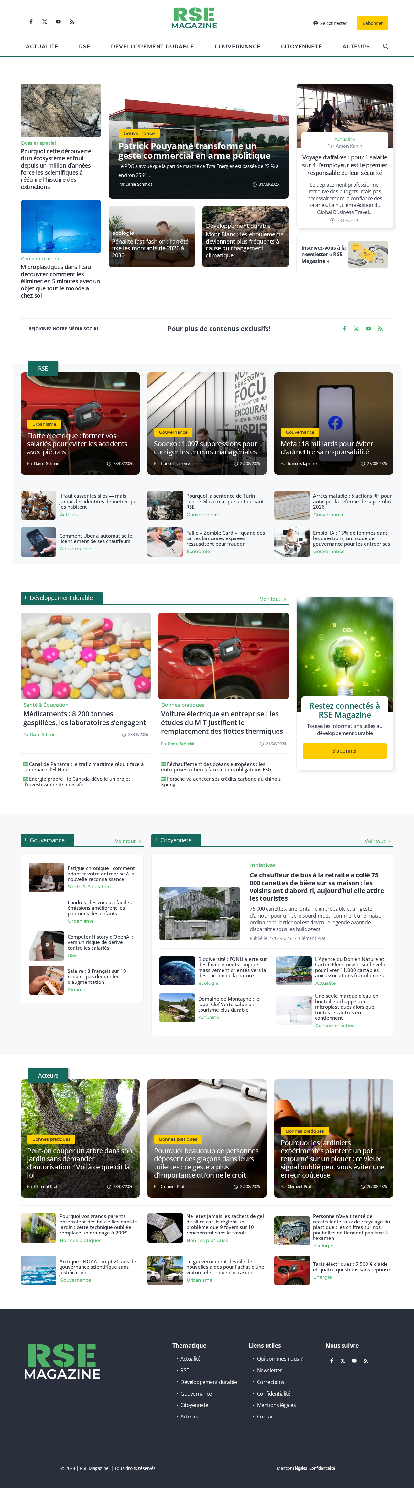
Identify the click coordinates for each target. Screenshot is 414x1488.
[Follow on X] (44, 21)
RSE (84, 46)
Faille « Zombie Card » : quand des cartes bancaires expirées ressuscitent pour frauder (225, 538)
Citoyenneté (301, 46)
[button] (385, 46)
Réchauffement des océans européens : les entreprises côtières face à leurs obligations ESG (216, 767)
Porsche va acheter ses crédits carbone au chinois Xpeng (221, 781)
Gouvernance (238, 46)
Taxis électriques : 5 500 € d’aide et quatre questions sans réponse (351, 1267)
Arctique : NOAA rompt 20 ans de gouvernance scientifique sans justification (98, 1267)
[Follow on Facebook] (31, 21)
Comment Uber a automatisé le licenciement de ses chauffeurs (96, 538)
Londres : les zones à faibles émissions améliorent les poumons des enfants (100, 908)
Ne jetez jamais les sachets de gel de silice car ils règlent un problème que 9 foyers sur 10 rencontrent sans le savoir (225, 1224)
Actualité (42, 46)
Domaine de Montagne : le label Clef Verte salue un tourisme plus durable (228, 1004)
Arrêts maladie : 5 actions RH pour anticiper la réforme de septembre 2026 (353, 501)
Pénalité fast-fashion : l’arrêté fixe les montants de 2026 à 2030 (150, 248)
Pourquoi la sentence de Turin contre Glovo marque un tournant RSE (225, 501)
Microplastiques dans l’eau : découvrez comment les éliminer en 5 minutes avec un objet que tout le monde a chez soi (60, 281)
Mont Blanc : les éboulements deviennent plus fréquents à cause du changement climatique (244, 245)
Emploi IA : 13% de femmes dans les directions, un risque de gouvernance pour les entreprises (351, 538)
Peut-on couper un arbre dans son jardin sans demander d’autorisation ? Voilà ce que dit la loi (79, 1162)
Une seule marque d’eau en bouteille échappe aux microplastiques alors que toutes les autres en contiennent (346, 1007)
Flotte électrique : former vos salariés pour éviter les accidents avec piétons (77, 443)
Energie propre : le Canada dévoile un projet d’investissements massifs (76, 781)
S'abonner (372, 23)
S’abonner (344, 750)
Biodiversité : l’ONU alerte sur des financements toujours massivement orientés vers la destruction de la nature (232, 967)
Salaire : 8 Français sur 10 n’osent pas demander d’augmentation (97, 976)
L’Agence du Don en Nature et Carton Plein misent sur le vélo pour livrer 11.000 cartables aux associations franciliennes (350, 967)
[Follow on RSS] (72, 21)
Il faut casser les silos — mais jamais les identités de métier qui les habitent (98, 501)
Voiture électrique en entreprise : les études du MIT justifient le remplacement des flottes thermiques (222, 722)
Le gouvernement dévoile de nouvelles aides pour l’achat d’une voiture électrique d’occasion (225, 1267)
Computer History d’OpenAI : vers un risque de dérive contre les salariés (100, 942)
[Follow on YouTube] (58, 21)
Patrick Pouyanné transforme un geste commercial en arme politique (194, 150)
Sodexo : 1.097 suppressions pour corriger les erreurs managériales (205, 447)
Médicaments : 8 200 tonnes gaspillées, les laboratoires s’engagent (84, 718)
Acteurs (356, 46)
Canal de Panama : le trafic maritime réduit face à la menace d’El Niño (83, 767)
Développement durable (152, 46)
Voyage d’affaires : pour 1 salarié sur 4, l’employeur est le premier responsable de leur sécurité (344, 165)
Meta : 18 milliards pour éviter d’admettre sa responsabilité (327, 447)
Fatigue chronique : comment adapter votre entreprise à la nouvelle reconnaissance (101, 873)
